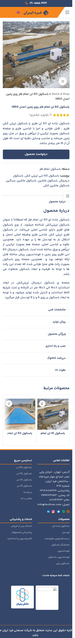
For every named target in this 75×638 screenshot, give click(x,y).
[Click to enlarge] (63, 81)
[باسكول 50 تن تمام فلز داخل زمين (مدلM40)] (19, 414)
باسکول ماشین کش (56, 185)
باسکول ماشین (48, 180)
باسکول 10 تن (24, 486)
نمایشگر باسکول (60, 545)
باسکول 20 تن (24, 480)
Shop (66, 94)
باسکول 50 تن (24, 474)
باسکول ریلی (63, 564)
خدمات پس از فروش (21, 526)
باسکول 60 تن (24, 467)
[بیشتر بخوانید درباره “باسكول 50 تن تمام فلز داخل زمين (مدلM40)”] (9, 403)
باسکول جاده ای (61, 526)
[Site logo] (36, 12)
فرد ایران (7, 630)
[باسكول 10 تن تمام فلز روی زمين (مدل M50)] (53, 414)
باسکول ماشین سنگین (21, 180)
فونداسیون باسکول (59, 557)
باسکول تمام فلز (50, 169)
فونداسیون (63, 551)
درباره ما (27, 492)
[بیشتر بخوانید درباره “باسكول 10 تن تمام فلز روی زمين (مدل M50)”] (42, 403)
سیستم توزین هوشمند (57, 539)
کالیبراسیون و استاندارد (19, 539)
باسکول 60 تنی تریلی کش (42, 175)
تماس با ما (26, 499)
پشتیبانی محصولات (21, 532)
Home (56, 94)
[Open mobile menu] (67, 12)
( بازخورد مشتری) (40, 115)
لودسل (66, 532)
